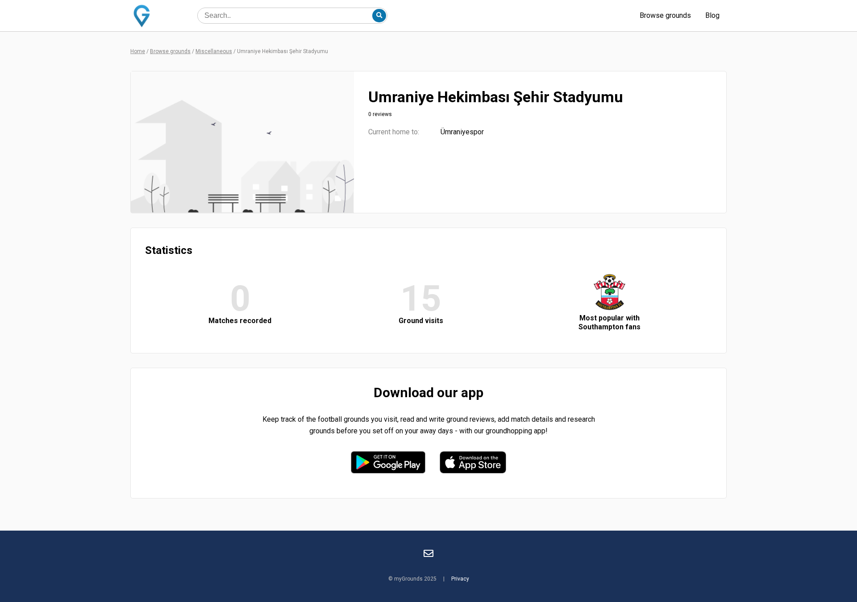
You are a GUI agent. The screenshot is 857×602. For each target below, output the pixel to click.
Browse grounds (665, 15)
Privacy (460, 579)
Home (137, 51)
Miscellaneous (214, 51)
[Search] (379, 15)
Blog (712, 15)
